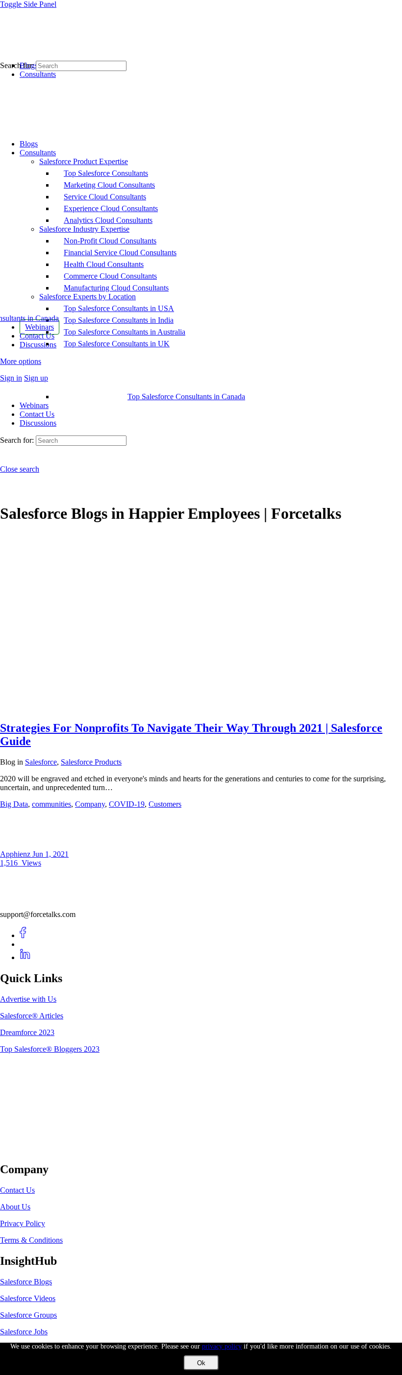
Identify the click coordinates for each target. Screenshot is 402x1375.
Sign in (11, 378)
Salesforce (41, 762)
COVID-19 (127, 804)
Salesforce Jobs (24, 1331)
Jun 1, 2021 (50, 854)
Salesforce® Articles (31, 1016)
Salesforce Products (91, 762)
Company (90, 804)
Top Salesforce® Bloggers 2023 (50, 1049)
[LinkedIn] (25, 957)
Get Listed (27, 1149)
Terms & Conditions (31, 1240)
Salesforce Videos (27, 1298)
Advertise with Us (28, 999)
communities (51, 804)
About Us (15, 1207)
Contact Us (37, 414)
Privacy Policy (22, 1223)
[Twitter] (25, 944)
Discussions (38, 423)
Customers (165, 804)
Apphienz (16, 854)
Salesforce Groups (28, 1315)
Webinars (34, 405)
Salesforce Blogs (26, 1282)
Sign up (36, 378)
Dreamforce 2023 (27, 1032)
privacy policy (222, 1346)
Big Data (14, 804)
